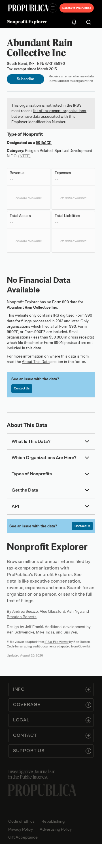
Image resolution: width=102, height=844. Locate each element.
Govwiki (84, 646)
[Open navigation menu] (52, 8)
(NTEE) (24, 156)
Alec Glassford (52, 611)
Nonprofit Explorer (27, 21)
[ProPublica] (28, 8)
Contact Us (21, 388)
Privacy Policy (20, 829)
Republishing (53, 821)
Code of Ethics (21, 821)
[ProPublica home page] (42, 790)
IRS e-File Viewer (56, 642)
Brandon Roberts (22, 616)
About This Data (36, 361)
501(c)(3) (44, 142)
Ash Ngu (74, 611)
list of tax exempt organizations (59, 110)
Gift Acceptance (23, 837)
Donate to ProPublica (76, 8)
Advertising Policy (56, 829)
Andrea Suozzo (25, 611)
